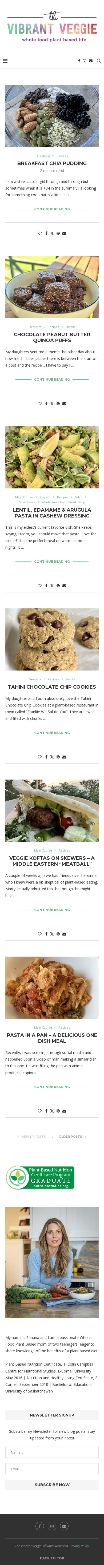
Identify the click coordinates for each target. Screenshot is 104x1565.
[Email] (91, 61)
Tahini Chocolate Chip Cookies (52, 687)
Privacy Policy (79, 1546)
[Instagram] (84, 61)
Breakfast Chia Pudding (52, 163)
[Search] (98, 61)
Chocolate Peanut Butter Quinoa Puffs (52, 337)
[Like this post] (40, 233)
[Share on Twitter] (52, 233)
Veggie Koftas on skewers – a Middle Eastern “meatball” (52, 861)
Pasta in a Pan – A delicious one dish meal (52, 1038)
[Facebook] (79, 61)
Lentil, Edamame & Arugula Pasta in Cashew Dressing (52, 513)
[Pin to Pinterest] (58, 233)
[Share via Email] (64, 233)
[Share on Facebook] (46, 233)
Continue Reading (52, 209)
